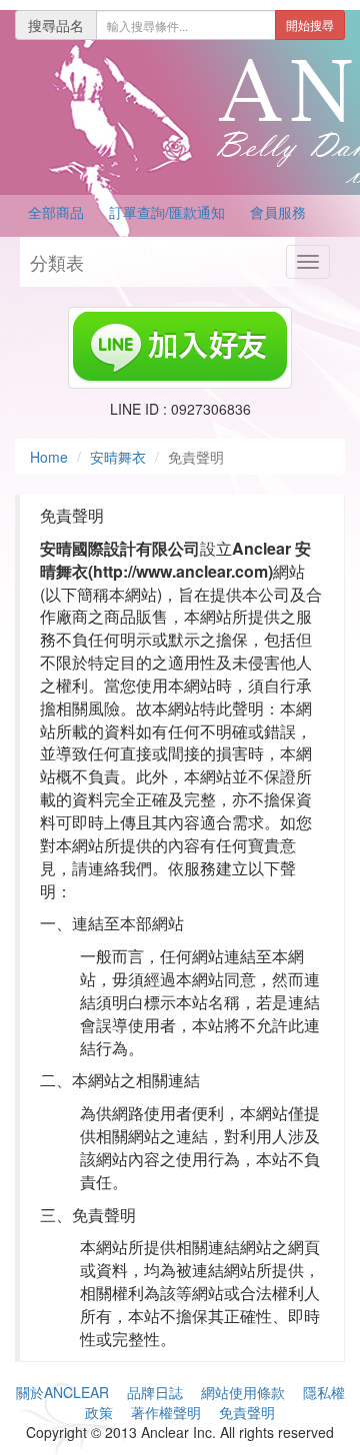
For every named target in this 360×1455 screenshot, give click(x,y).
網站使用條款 (243, 1392)
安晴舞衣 (118, 457)
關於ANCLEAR (62, 1392)
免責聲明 (247, 1412)
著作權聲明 (166, 1412)
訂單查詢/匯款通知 (167, 212)
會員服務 (278, 212)
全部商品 (56, 212)
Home (49, 457)
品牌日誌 (155, 1392)
